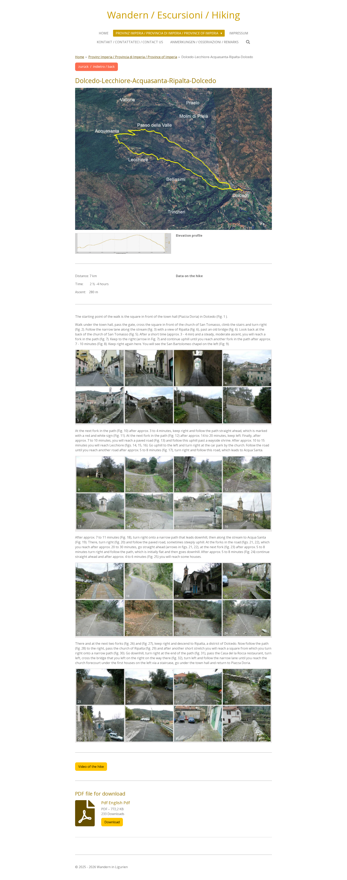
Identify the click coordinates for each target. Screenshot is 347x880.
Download (112, 822)
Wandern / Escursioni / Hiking (173, 14)
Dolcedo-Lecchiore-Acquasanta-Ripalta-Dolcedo (217, 57)
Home (79, 57)
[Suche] (248, 42)
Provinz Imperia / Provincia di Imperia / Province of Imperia (132, 57)
